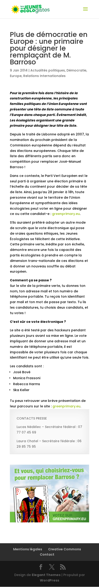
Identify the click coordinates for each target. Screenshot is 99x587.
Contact (47, 554)
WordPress (49, 580)
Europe (16, 76)
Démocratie (76, 70)
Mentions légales (27, 549)
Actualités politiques (47, 70)
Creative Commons (64, 549)
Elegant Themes (46, 575)
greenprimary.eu (66, 213)
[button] (49, 465)
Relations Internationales (44, 76)
